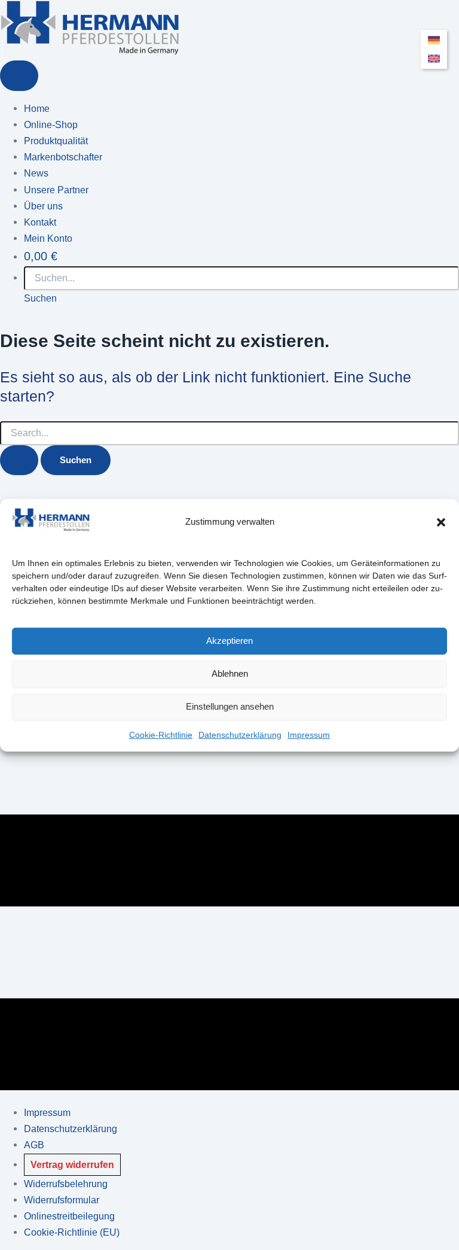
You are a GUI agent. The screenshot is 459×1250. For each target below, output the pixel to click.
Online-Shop (51, 124)
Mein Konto (48, 238)
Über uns (43, 205)
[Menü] (19, 75)
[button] (441, 522)
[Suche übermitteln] (19, 460)
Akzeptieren (229, 640)
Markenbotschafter (63, 156)
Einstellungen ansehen (230, 706)
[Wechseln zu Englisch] (434, 59)
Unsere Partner (56, 189)
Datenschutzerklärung (239, 735)
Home (37, 108)
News (36, 173)
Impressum (308, 735)
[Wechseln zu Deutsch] (434, 40)
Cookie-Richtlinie (160, 735)
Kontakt (40, 222)
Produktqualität (56, 140)
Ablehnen (230, 673)
